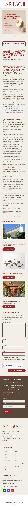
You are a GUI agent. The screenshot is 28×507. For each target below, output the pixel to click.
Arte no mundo (9, 452)
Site (3, 351)
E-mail (4, 345)
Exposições (8, 461)
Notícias (7, 467)
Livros (6, 464)
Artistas (17, 452)
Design (7, 455)
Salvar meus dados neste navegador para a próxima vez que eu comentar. (13, 359)
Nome (4, 339)
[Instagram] (12, 490)
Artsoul (12, 59)
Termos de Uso (7, 392)
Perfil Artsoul (18, 467)
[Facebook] (8, 490)
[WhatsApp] (4, 490)
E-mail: (4, 404)
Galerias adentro (19, 461)
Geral (6, 470)
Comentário (6, 322)
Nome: (4, 398)
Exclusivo (17, 458)
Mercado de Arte (20, 464)
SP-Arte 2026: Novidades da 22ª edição (12, 273)
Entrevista (8, 458)
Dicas (16, 455)
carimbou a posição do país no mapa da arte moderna (12, 169)
